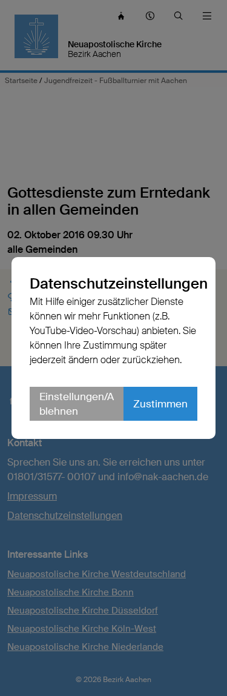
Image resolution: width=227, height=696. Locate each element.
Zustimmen (160, 403)
